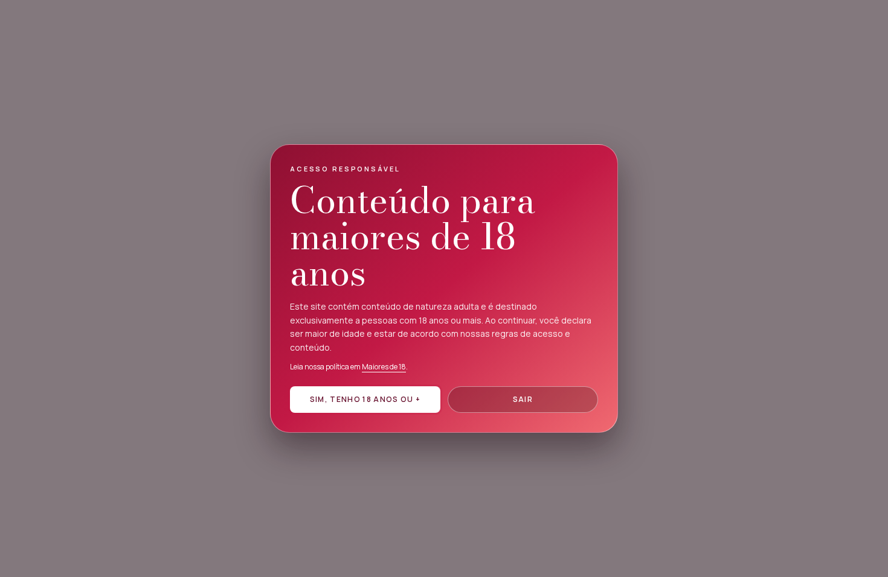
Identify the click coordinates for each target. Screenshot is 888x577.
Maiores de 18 (384, 367)
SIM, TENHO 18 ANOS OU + (365, 399)
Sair (523, 399)
